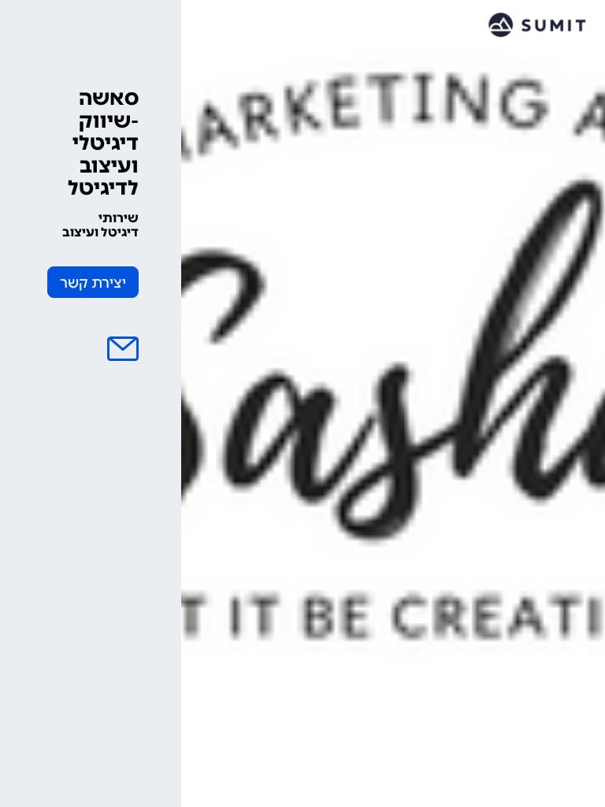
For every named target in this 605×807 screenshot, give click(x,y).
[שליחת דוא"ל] (123, 349)
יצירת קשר (93, 283)
